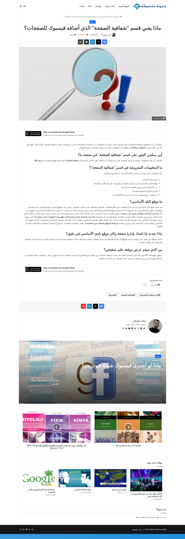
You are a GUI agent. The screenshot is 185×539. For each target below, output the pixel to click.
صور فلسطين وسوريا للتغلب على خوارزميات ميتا (126, 372)
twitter (82, 6)
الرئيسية (117, 16)
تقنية (111, 16)
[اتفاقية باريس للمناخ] (110, 478)
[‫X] (138, 328)
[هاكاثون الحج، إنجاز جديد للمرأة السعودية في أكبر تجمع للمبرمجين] (146, 480)
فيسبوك (111, 295)
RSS (89, 6)
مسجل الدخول (150, 517)
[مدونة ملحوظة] (149, 6)
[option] (92, 372)
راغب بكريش (110, 6)
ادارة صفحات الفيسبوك (149, 295)
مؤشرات (98, 6)
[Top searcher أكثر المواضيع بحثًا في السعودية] (39, 478)
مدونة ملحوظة (137, 529)
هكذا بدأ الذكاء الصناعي (82, 490)
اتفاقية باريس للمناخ (119, 490)
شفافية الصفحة (127, 295)
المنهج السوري (123, 6)
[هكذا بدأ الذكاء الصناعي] (75, 478)
